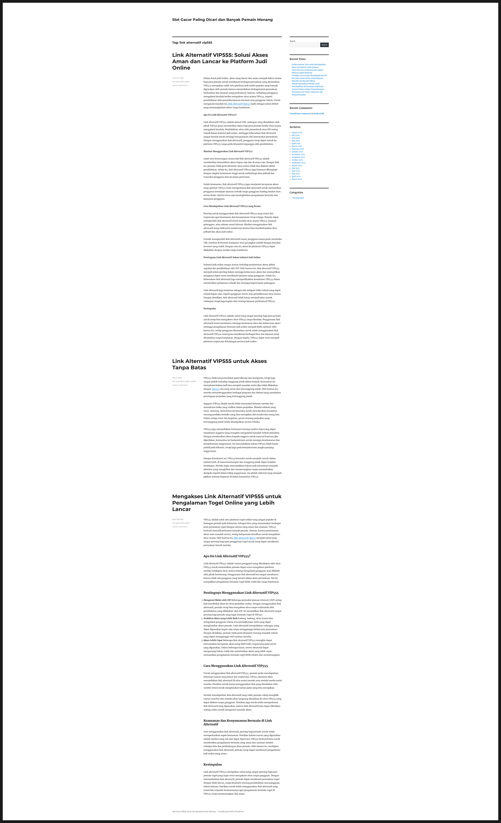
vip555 (215, 389)
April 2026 (296, 143)
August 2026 (297, 132)
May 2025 (296, 174)
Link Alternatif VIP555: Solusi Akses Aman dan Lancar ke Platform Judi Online (220, 61)
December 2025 (298, 154)
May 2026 (296, 141)
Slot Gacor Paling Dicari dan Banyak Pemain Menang (222, 19)
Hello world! (319, 114)
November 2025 (298, 157)
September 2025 (298, 163)
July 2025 (295, 168)
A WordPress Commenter (300, 114)
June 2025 (296, 171)
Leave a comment (180, 85)
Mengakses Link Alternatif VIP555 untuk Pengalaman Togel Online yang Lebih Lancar (227, 502)
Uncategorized (298, 198)
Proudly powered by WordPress (231, 811)
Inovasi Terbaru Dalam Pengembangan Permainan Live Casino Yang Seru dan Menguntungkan (308, 92)
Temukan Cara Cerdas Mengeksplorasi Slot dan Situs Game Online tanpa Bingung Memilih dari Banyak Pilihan (309, 78)
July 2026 (296, 135)
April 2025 (296, 176)
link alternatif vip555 (239, 103)
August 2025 (297, 165)
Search (292, 41)
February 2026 (298, 149)
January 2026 (297, 152)
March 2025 (297, 179)
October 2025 (297, 160)
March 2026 (297, 146)
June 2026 (296, 138)
